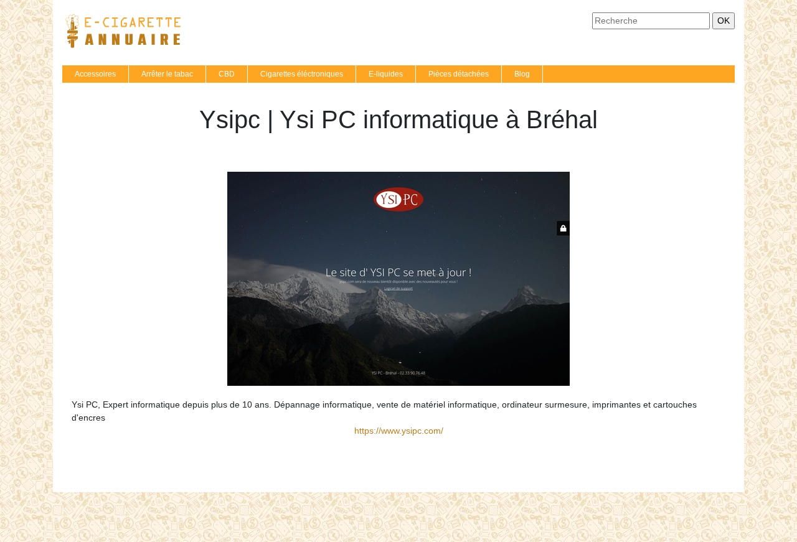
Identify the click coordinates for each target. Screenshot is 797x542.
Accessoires (95, 74)
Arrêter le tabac (167, 74)
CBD (227, 74)
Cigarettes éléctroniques (301, 74)
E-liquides (386, 74)
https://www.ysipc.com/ (398, 431)
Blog (522, 74)
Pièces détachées (458, 74)
